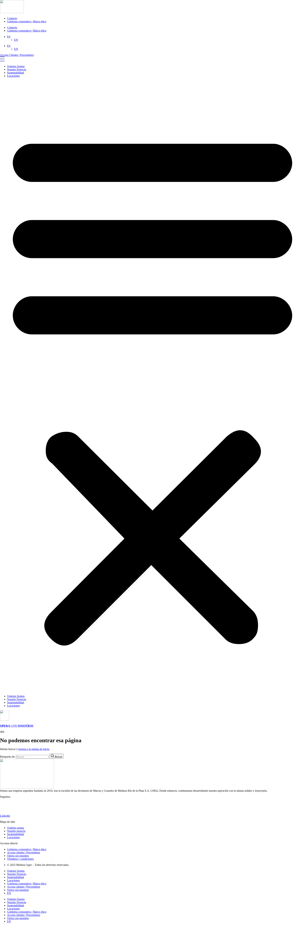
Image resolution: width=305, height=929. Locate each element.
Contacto (12, 18)
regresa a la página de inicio (33, 749)
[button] (152, 386)
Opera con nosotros (18, 889)
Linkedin (5, 815)
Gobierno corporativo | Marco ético (26, 21)
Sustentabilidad (15, 72)
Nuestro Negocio (16, 69)
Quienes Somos (16, 66)
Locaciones (13, 75)
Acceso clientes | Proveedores (23, 886)
